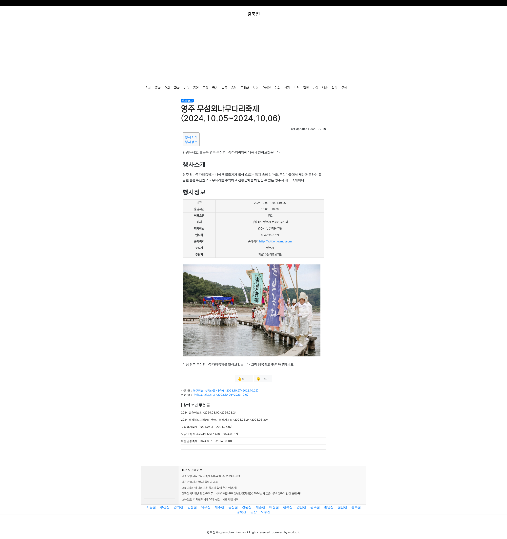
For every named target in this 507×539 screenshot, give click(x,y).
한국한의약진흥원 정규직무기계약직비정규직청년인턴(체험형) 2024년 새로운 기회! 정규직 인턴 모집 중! (240, 493)
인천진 (192, 507)
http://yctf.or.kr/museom (275, 241)
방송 (325, 88)
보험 (255, 88)
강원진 (247, 507)
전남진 (342, 507)
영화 (167, 88)
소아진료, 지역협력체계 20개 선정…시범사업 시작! (210, 499)
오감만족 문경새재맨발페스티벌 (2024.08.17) (209, 434)
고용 (205, 88)
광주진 (315, 507)
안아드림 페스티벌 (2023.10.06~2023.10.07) (221, 394)
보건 (296, 88)
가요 (315, 88)
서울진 (151, 507)
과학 (177, 88)
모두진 (265, 512)
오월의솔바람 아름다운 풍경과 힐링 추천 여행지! (208, 487)
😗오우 (263, 379)
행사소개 (191, 137)
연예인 (266, 88)
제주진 (219, 507)
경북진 (241, 512)
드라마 (245, 88)
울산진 (233, 507)
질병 (306, 88)
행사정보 (191, 142)
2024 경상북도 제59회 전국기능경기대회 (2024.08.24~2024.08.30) (224, 419)
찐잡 (253, 512)
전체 (148, 88)
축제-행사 (187, 100)
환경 (287, 88)
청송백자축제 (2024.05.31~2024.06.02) (207, 426)
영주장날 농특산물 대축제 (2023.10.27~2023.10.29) (225, 390)
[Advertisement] (253, 52)
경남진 (301, 507)
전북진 (288, 507)
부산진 (165, 507)
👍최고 (244, 379)
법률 (224, 88)
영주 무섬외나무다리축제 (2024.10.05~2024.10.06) (210, 476)
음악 (234, 88)
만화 (277, 88)
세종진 (260, 507)
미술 (186, 88)
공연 (196, 88)
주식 (344, 88)
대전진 (274, 507)
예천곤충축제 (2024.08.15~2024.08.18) (206, 441)
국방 (215, 88)
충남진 (329, 507)
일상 (334, 88)
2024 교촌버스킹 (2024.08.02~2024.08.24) (209, 412)
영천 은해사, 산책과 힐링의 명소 (199, 481)
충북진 (356, 507)
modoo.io (294, 532)
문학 (158, 88)
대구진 (206, 507)
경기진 (178, 507)
